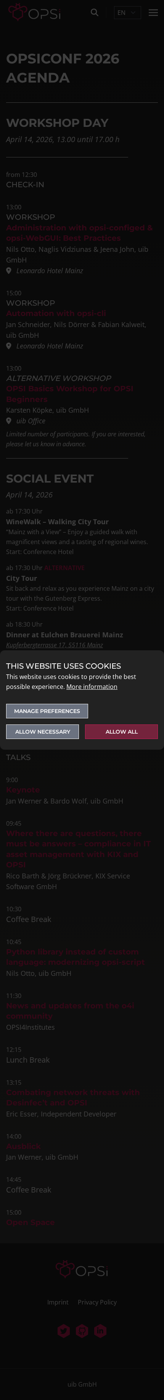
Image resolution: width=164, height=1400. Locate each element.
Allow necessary (42, 731)
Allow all (122, 731)
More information (91, 686)
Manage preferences (47, 711)
